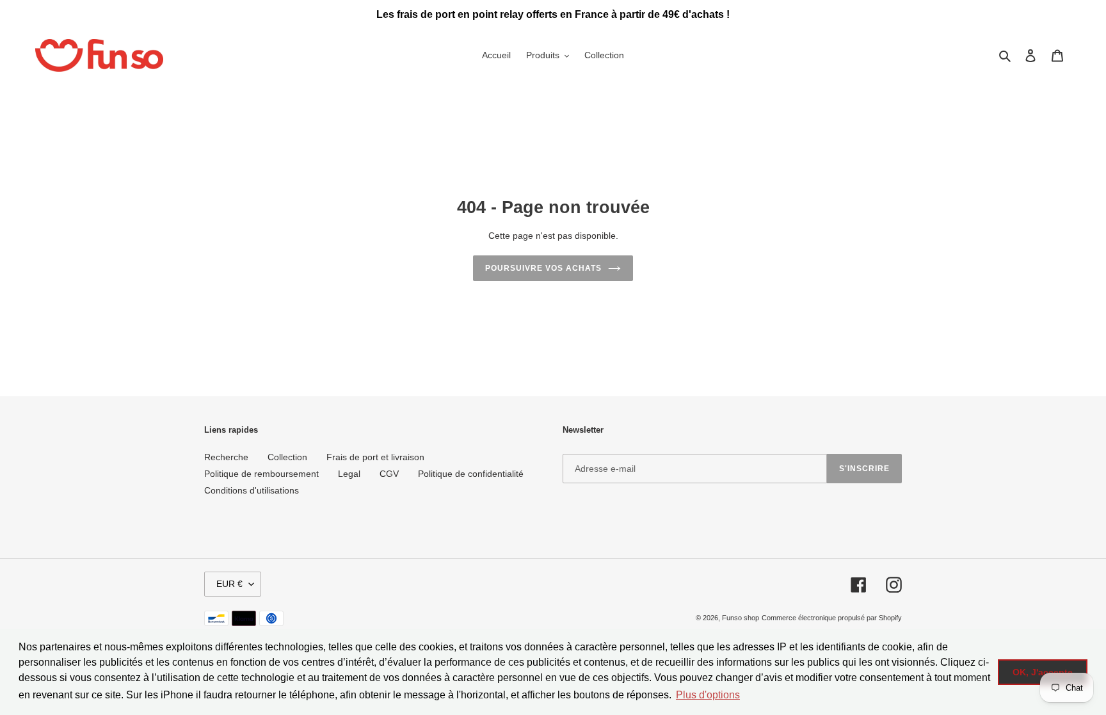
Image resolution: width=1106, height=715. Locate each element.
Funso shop (740, 618)
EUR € (229, 584)
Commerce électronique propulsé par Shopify (832, 618)
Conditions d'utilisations (251, 490)
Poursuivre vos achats (543, 268)
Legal (349, 474)
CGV (389, 474)
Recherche (226, 457)
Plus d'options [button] (708, 694)
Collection (287, 457)
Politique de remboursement (261, 474)
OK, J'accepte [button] (1043, 672)
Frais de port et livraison (375, 457)
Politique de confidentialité (471, 474)
